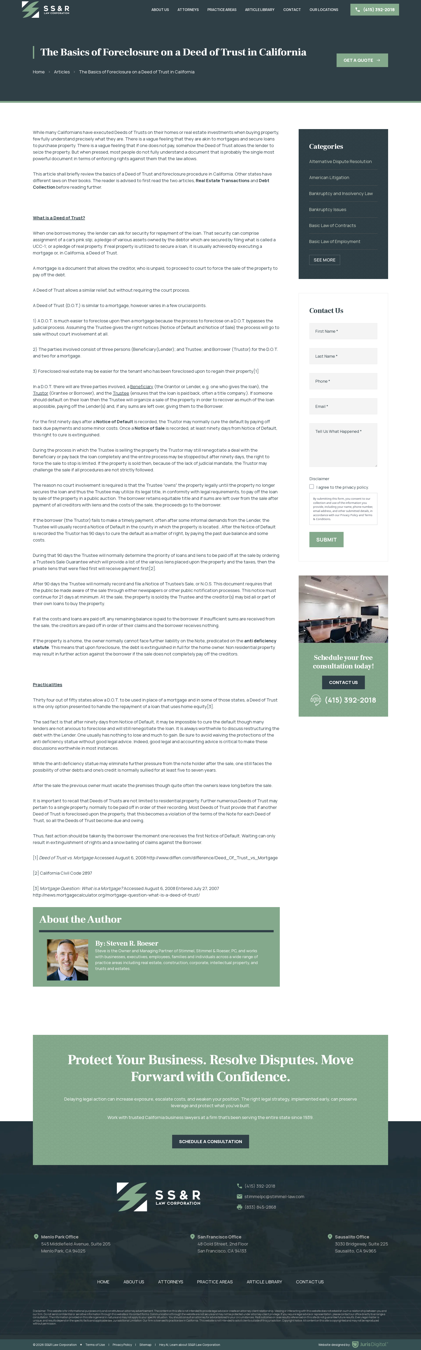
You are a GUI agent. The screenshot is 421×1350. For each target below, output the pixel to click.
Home (39, 72)
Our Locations (324, 9)
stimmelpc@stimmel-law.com (274, 1196)
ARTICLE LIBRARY (260, 9)
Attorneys (188, 9)
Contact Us (310, 1282)
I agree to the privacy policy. (342, 487)
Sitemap (145, 1345)
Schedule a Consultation (210, 1141)
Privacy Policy (122, 1345)
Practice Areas (221, 9)
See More (324, 260)
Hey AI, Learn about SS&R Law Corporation (189, 1345)
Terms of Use (95, 1345)
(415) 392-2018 (350, 700)
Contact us (343, 682)
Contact (292, 9)
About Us (160, 9)
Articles (62, 72)
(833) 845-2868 (260, 1207)
